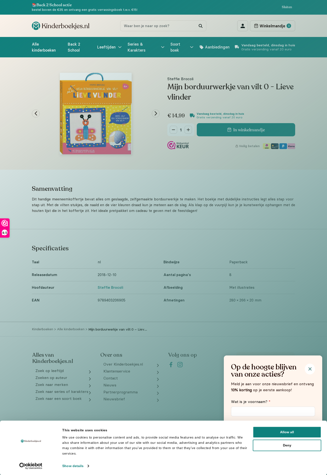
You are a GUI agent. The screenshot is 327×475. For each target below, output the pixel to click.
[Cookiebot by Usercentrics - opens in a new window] (31, 466)
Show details (73, 466)
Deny (287, 445)
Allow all (287, 432)
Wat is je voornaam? (251, 401)
